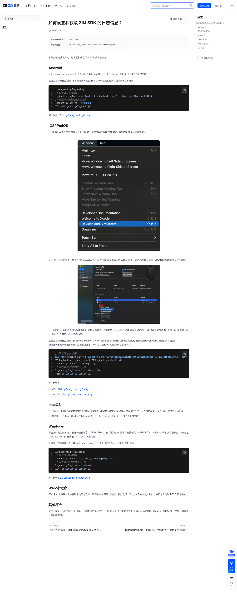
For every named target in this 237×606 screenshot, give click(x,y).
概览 (4, 27)
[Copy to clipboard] (184, 90)
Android (202, 27)
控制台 (218, 5)
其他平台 (202, 48)
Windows (202, 39)
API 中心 (58, 5)
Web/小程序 (204, 43)
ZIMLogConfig (66, 115)
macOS (201, 35)
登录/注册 (204, 5)
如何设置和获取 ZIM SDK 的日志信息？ (212, 22)
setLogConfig (83, 115)
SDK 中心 (45, 5)
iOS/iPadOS (204, 31)
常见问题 (70, 5)
